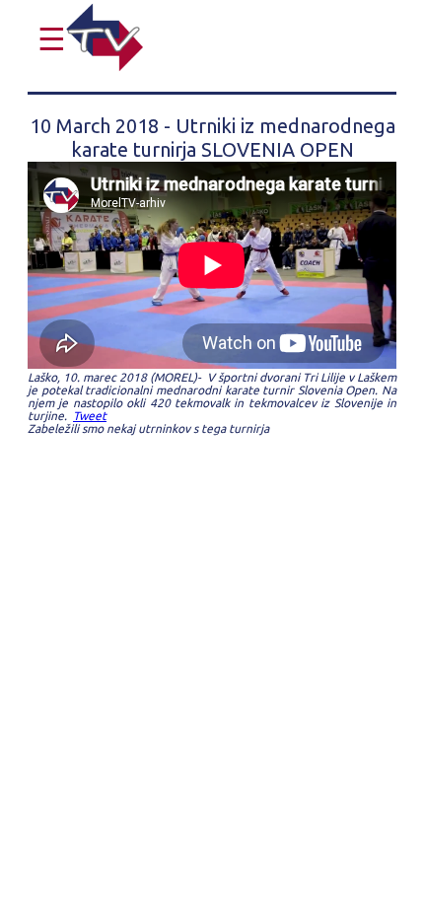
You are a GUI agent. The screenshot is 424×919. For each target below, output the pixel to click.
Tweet (89, 415)
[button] (47, 39)
